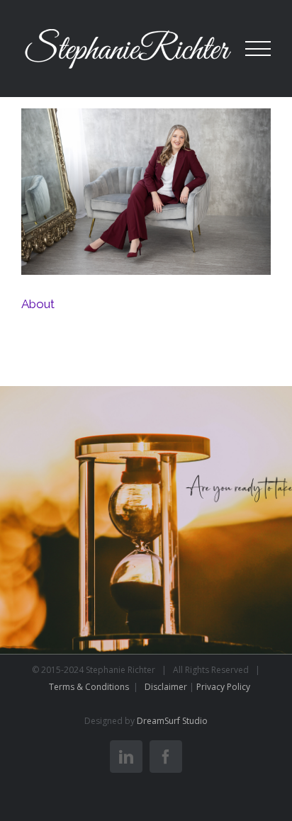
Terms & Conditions (90, 687)
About (148, 194)
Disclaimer (166, 687)
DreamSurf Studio (172, 721)
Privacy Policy (223, 687)
